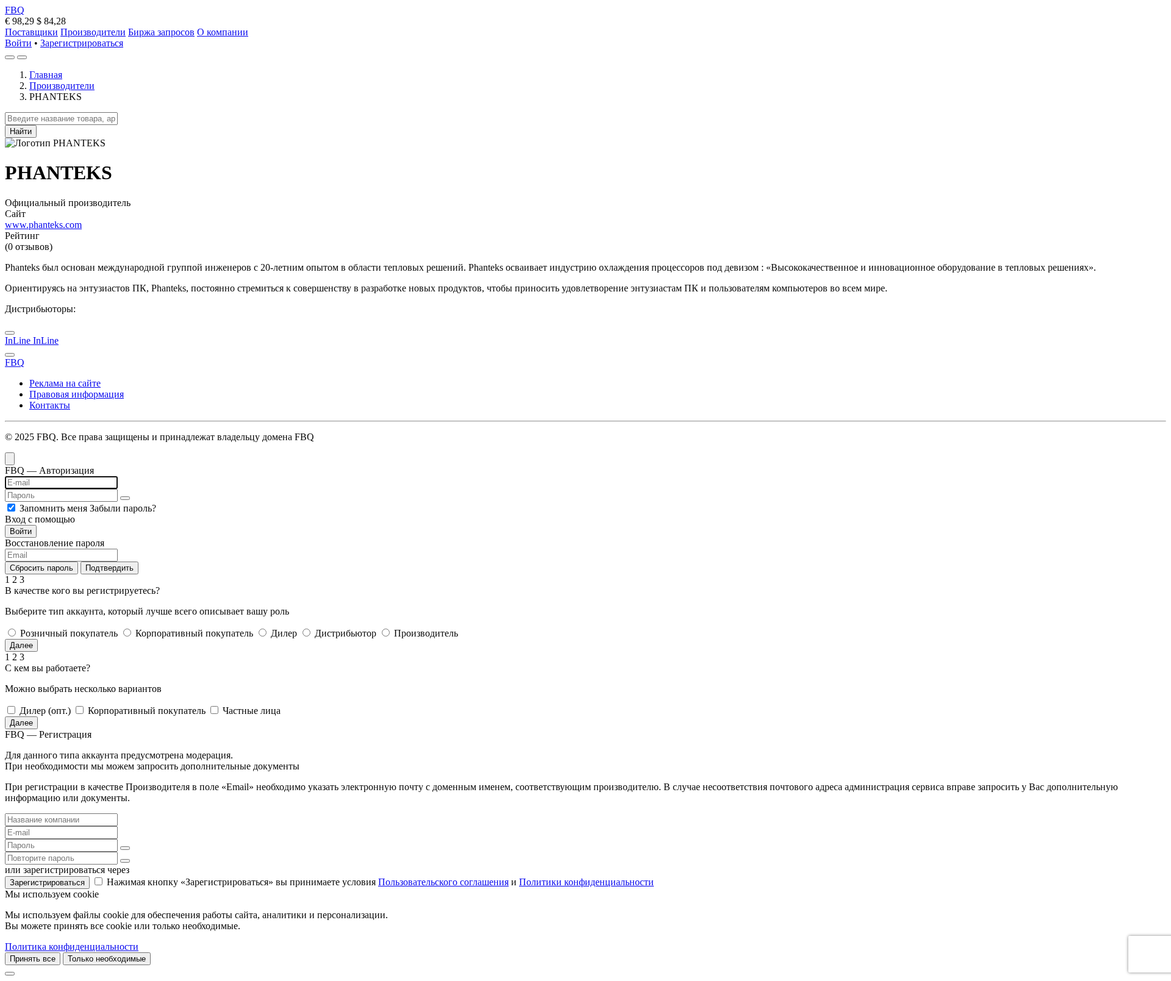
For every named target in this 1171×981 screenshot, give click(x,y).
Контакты (49, 405)
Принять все (33, 958)
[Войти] (10, 57)
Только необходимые (107, 958)
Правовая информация (76, 394)
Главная (45, 75)
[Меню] (22, 57)
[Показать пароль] (125, 498)
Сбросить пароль (41, 568)
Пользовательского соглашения (443, 882)
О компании (222, 32)
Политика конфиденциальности (71, 946)
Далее (21, 645)
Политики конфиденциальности (586, 882)
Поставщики (31, 32)
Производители (93, 32)
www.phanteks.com (43, 224)
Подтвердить (109, 568)
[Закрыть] (10, 974)
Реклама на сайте (65, 383)
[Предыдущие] (10, 333)
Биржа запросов (161, 32)
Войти (18, 43)
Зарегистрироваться (81, 43)
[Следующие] (10, 355)
